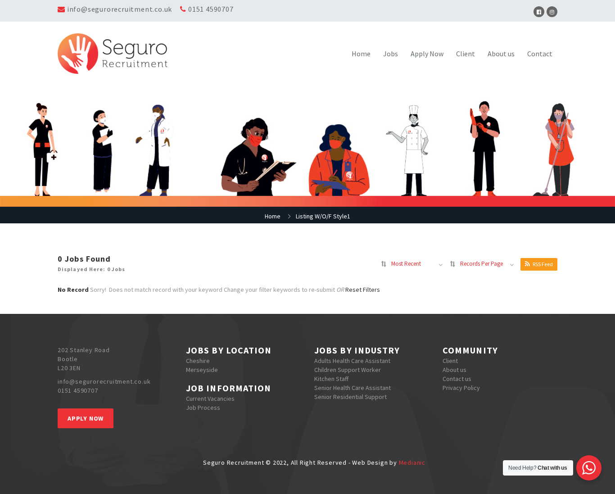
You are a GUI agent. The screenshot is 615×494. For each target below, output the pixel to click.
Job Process (203, 407)
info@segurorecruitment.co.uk (119, 9)
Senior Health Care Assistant (352, 388)
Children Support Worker (347, 370)
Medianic (412, 462)
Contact (539, 53)
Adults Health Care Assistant (352, 361)
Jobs (390, 53)
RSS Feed (543, 264)
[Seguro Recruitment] (120, 53)
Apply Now (427, 53)
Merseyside (202, 370)
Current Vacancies (210, 398)
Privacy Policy (461, 388)
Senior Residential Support (350, 397)
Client (465, 53)
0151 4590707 (211, 9)
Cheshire (198, 361)
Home (361, 53)
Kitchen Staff (331, 379)
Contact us (457, 379)
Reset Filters (362, 290)
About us (501, 53)
